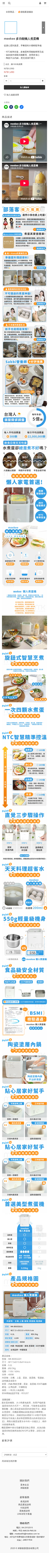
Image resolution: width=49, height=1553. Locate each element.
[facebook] (11, 107)
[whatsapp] (16, 107)
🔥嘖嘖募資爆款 (25, 11)
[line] (6, 107)
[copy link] (22, 107)
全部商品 (10, 11)
